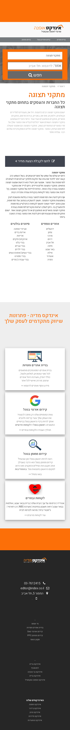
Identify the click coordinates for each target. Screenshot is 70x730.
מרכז (50, 236)
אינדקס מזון (35, 712)
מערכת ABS (25, 506)
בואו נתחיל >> (35, 474)
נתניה (50, 259)
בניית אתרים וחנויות (35, 627)
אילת (50, 253)
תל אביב (50, 242)
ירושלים (50, 229)
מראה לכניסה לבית (28, 510)
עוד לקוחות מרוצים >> (35, 515)
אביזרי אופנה (20, 229)
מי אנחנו (35, 623)
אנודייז (60, 503)
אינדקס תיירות (35, 716)
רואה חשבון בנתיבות (42, 506)
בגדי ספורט (20, 256)
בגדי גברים (20, 246)
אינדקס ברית (35, 664)
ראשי (62, 86)
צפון (50, 232)
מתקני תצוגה (48, 86)
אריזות (20, 236)
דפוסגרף (35, 668)
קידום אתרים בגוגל (43, 40)
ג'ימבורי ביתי (45, 510)
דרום (50, 239)
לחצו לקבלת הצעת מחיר (34, 161)
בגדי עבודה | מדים (20, 259)
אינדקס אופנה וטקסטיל (35, 679)
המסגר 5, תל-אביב (33, 593)
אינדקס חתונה (35, 704)
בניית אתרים (61, 40)
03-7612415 (33, 583)
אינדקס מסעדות (35, 720)
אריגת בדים (20, 232)
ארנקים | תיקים (20, 239)
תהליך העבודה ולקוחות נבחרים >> (35, 430)
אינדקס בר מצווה (35, 671)
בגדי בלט (20, 242)
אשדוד (50, 256)
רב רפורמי (13, 506)
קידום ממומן (26, 40)
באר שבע (50, 249)
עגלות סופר (54, 132)
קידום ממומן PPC (35, 635)
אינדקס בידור (35, 708)
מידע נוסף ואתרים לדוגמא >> (35, 385)
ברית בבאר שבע (22, 503)
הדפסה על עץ (49, 503)
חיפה (50, 246)
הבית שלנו (36, 503)
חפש (37, 75)
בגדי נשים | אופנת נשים (20, 253)
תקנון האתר (35, 639)
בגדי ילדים (20, 249)
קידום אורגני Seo (35, 631)
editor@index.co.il (33, 588)
